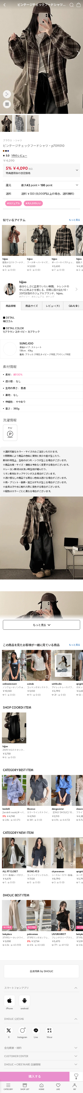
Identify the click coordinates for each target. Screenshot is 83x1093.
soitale (30, 684)
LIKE (58, 1089)
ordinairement (10, 684)
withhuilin (57, 684)
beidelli (6, 809)
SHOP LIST (24, 1089)
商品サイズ (31, 306)
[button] (77, 53)
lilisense (31, 809)
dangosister (58, 809)
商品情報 (11, 306)
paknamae (32, 934)
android (24, 1008)
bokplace (7, 934)
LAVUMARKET (59, 934)
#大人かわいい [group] (33, 203)
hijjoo (5, 259)
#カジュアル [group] (13, 203)
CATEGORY (8, 1089)
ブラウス (7, 140)
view (75, 289)
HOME (41, 1089)
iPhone (9, 1008)
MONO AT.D (33, 871)
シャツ (18, 140)
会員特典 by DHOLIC (41, 971)
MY (74, 1089)
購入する (35, 1076)
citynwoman (58, 871)
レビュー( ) (52, 306)
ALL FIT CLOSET (10, 871)
